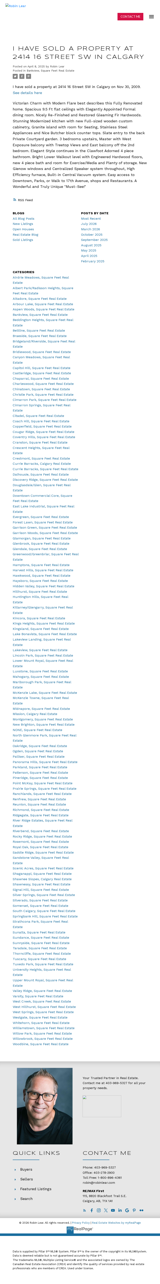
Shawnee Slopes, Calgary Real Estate (42, 879)
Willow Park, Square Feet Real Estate (42, 1033)
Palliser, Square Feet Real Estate (39, 757)
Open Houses (23, 229)
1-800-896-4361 (110, 1178)
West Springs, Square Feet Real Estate (43, 1012)
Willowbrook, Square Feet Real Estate (43, 1039)
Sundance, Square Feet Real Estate (41, 937)
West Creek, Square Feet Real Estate (42, 1001)
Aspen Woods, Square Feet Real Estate (43, 309)
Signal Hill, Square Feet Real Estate (41, 890)
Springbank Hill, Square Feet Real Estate (45, 916)
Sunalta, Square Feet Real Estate (39, 932)
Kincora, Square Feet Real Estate (39, 618)
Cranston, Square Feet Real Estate (40, 442)
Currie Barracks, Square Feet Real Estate (45, 469)
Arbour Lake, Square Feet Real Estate (43, 304)
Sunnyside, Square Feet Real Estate (41, 943)
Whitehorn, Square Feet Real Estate (41, 1023)
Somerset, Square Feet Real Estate (40, 906)
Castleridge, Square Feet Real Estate (42, 373)
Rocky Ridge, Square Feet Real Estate (42, 836)
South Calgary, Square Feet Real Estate (44, 911)
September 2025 (94, 240)
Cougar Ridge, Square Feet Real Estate (43, 432)
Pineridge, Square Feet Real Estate (40, 778)
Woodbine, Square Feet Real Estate (41, 1044)
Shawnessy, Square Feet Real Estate (41, 884)
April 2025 (89, 256)
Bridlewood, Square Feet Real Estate (42, 352)
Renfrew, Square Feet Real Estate (39, 799)
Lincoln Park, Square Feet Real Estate (43, 655)
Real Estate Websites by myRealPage (116, 1222)
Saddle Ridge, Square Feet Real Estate (43, 852)
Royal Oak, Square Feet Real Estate (40, 847)
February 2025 (92, 261)
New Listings (23, 224)
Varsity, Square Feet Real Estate (38, 996)
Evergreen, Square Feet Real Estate (41, 517)
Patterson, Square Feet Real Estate (40, 773)
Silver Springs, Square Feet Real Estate (44, 895)
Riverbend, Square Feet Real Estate (41, 831)
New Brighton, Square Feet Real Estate (44, 724)
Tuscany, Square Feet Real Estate (39, 959)
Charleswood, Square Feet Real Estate (43, 384)
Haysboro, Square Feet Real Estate (40, 581)
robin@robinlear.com (99, 1183)
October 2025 (91, 235)
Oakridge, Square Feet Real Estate (40, 746)
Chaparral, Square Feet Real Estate (41, 378)
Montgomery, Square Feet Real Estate (43, 719)
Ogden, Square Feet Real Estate (38, 751)
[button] (130, 16)
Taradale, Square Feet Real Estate (40, 948)
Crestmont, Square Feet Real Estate (41, 458)
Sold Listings (23, 240)
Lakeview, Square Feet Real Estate (40, 650)
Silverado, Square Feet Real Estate (40, 900)
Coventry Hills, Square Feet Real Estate (44, 437)
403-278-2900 (104, 1173)
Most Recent (91, 219)
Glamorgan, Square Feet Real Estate (42, 538)
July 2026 (89, 224)
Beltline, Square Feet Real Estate (39, 330)
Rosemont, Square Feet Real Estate (41, 842)
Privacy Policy (81, 1222)
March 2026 (90, 229)
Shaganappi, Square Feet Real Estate (42, 874)
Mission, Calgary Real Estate (35, 714)
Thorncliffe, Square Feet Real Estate (42, 954)
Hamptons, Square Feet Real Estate (41, 565)
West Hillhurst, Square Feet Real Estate (44, 1007)
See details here (27, 92)
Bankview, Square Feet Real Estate (50, 70)
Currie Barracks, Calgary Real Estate (42, 464)
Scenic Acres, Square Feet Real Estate (43, 868)
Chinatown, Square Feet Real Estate (41, 389)
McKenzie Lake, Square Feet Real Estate (45, 693)
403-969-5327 (116, 1083)
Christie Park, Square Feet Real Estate (43, 395)
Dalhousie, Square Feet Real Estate (41, 474)
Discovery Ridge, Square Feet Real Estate (45, 480)
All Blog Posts (23, 219)
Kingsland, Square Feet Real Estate (41, 629)
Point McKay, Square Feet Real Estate (42, 783)
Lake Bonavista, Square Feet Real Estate (45, 634)
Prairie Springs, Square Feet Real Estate (44, 789)
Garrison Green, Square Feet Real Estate (45, 527)
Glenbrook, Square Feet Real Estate (41, 543)
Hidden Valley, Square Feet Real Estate (43, 586)
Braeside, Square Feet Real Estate (40, 336)
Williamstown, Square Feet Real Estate (44, 1028)
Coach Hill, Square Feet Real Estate (41, 421)
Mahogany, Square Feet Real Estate (41, 677)
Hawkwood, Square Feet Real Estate (41, 576)
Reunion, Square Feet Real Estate (39, 804)
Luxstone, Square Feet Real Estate (40, 671)
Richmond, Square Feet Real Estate (41, 810)
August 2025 (91, 245)
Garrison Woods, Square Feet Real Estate (45, 533)
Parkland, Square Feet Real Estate (40, 767)
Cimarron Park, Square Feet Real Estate (44, 400)
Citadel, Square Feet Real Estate (38, 416)
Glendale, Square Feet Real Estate (40, 549)
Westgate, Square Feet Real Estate (40, 1017)
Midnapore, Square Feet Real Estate (41, 709)
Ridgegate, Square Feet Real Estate (41, 815)
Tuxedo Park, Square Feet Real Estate (43, 964)
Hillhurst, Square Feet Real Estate (40, 592)
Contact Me (130, 16)
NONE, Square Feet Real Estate (37, 730)
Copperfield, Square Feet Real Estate (42, 426)
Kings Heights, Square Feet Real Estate (44, 623)
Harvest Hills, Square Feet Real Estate (43, 570)
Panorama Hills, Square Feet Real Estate (45, 762)
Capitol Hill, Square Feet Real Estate (41, 368)
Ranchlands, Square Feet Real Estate (42, 794)
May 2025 (88, 250)
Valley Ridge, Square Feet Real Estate (42, 991)
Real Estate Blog (25, 235)
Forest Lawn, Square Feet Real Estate (43, 522)
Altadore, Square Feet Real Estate (40, 299)
